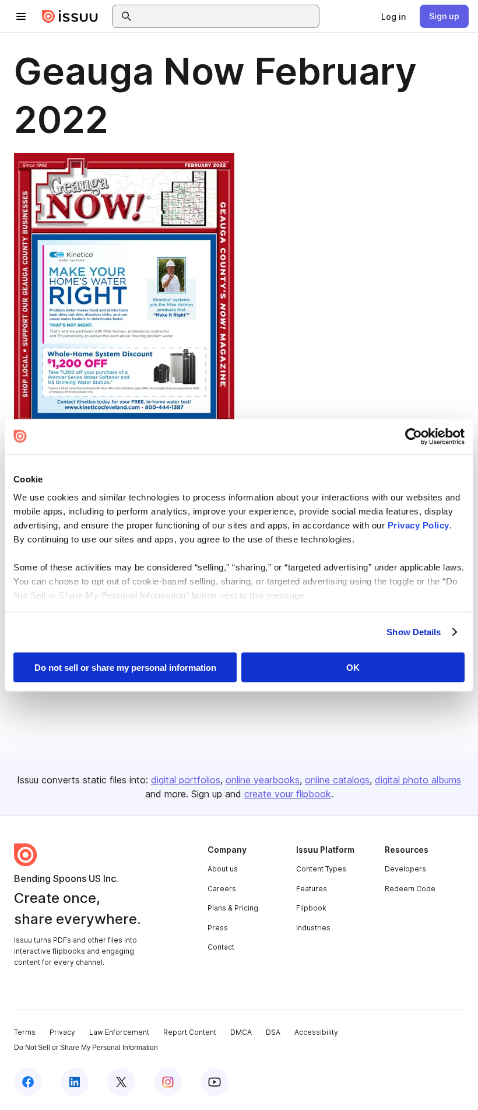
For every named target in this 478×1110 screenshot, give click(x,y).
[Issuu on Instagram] (168, 1082)
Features (311, 888)
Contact (221, 947)
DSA (273, 1032)
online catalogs (337, 780)
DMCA (241, 1032)
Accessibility (316, 1032)
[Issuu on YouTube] (215, 1082)
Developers (405, 868)
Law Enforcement (119, 1032)
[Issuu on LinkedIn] (75, 1082)
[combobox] (226, 16)
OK (353, 667)
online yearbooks (263, 780)
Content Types (321, 868)
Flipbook (311, 908)
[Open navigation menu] (21, 16)
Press (218, 927)
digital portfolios (185, 780)
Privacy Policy (418, 525)
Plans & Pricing (233, 908)
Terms (25, 1032)
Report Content (189, 1032)
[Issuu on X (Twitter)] (121, 1082)
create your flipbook (287, 794)
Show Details (413, 632)
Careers (222, 888)
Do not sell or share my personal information (125, 667)
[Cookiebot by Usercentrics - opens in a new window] (414, 436)
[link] (393, 16)
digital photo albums (418, 780)
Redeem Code (410, 888)
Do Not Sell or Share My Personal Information (86, 1048)
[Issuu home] (70, 16)
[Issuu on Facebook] (28, 1082)
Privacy (62, 1032)
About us (223, 868)
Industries (313, 927)
